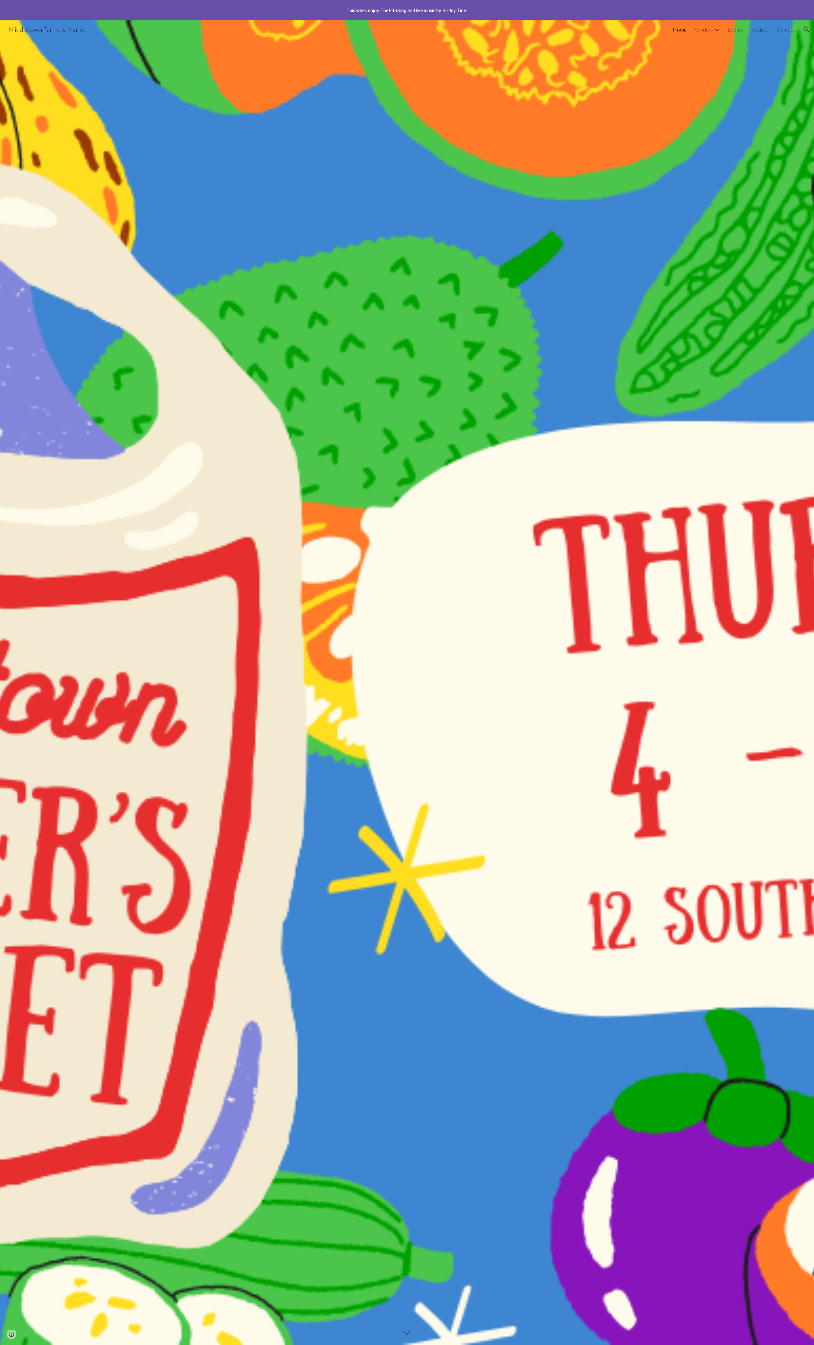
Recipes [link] (760, 29)
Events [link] (735, 29)
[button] (806, 29)
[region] (407, 10)
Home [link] (679, 29)
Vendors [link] (704, 29)
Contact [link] (786, 29)
